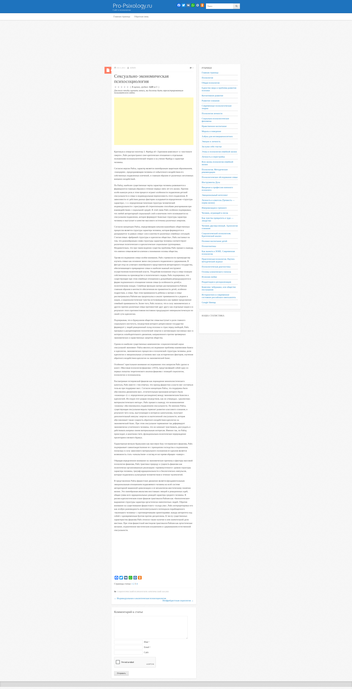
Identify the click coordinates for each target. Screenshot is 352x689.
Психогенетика (209, 246)
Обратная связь (141, 16)
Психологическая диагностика (216, 267)
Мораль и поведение (211, 131)
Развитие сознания (210, 101)
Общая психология (210, 83)
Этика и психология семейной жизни (219, 151)
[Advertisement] (176, 42)
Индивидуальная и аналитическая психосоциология (140, 598)
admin (133, 68)
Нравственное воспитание (214, 126)
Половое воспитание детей (214, 241)
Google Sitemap (209, 302)
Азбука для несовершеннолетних (217, 136)
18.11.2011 (121, 68)
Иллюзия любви (209, 277)
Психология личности (212, 113)
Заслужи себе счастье (212, 146)
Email (147, 647)
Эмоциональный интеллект (215, 195)
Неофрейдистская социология (178, 600)
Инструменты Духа (211, 182)
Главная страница (121, 16)
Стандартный (108, 70)
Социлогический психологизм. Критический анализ (143, 592)
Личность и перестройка (213, 157)
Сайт (146, 652)
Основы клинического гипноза (216, 272)
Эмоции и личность (211, 141)
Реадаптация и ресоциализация (216, 282)
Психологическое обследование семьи (220, 177)
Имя (146, 642)
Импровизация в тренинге (214, 208)
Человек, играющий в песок (215, 213)
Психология (207, 78)
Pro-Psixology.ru (132, 5)
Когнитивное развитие (212, 95)
